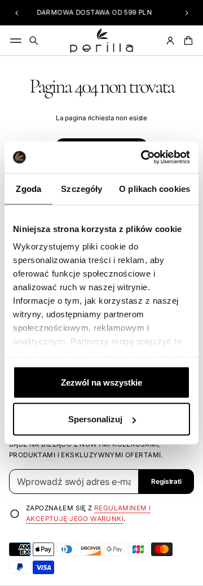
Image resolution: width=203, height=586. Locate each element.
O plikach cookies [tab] (154, 188)
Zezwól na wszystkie (101, 382)
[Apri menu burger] (16, 40)
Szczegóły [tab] (81, 188)
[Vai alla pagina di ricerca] (34, 41)
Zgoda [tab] (28, 188)
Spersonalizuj (95, 419)
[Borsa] (186, 41)
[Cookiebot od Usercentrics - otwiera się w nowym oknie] (143, 157)
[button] (16, 13)
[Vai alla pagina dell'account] (170, 41)
